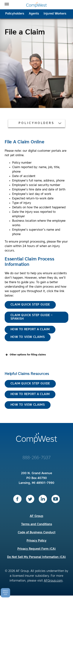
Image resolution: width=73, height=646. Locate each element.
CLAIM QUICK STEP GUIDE (30, 304)
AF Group (36, 516)
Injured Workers (55, 13)
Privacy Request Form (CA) (36, 549)
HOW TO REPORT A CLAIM (30, 394)
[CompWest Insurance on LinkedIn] (43, 499)
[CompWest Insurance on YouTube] (55, 499)
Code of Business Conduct (36, 532)
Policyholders (14, 13)
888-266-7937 (36, 458)
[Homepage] (36, 4)
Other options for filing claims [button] (28, 355)
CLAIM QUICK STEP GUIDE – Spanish (31, 317)
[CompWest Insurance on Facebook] (17, 499)
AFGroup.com (53, 580)
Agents (34, 13)
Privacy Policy (36, 540)
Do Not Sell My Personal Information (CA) (36, 557)
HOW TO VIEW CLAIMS (27, 404)
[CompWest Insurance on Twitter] (30, 499)
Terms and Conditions (36, 524)
